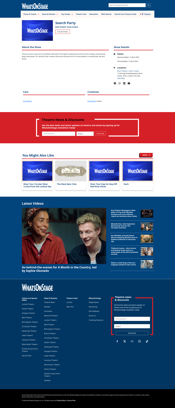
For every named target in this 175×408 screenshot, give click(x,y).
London (69, 302)
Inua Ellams (27, 101)
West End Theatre (51, 316)
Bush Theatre (122, 71)
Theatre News (49, 302)
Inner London (72, 27)
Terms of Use (71, 400)
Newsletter (93, 14)
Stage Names (94, 302)
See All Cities (26, 356)
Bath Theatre (27, 317)
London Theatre (28, 304)
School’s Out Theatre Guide (125, 14)
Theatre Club (81, 14)
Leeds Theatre (27, 335)
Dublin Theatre (27, 309)
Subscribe (100, 133)
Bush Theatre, (61, 27)
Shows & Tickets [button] (30, 14)
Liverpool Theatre (28, 340)
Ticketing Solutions (96, 320)
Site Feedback (94, 311)
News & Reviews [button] (49, 14)
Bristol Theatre (49, 333)
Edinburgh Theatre (29, 331)
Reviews (47, 307)
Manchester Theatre (29, 344)
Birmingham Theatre (30, 322)
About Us (92, 316)
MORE (145, 155)
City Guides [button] (66, 14)
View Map (121, 78)
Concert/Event (62, 32)
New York (70, 307)
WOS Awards (106, 14)
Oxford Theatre (50, 369)
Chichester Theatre (29, 326)
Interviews (48, 311)
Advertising (93, 307)
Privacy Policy (61, 400)
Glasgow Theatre (28, 313)
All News (47, 380)
